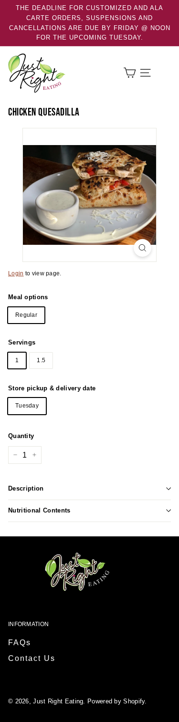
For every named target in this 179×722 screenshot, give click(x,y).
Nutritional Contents (39, 510)
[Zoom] (142, 248)
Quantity (21, 435)
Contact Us (31, 658)
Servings (21, 342)
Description (26, 488)
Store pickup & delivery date (51, 388)
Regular (26, 315)
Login (16, 273)
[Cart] (129, 73)
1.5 (41, 360)
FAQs (19, 642)
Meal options (28, 297)
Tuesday (27, 405)
